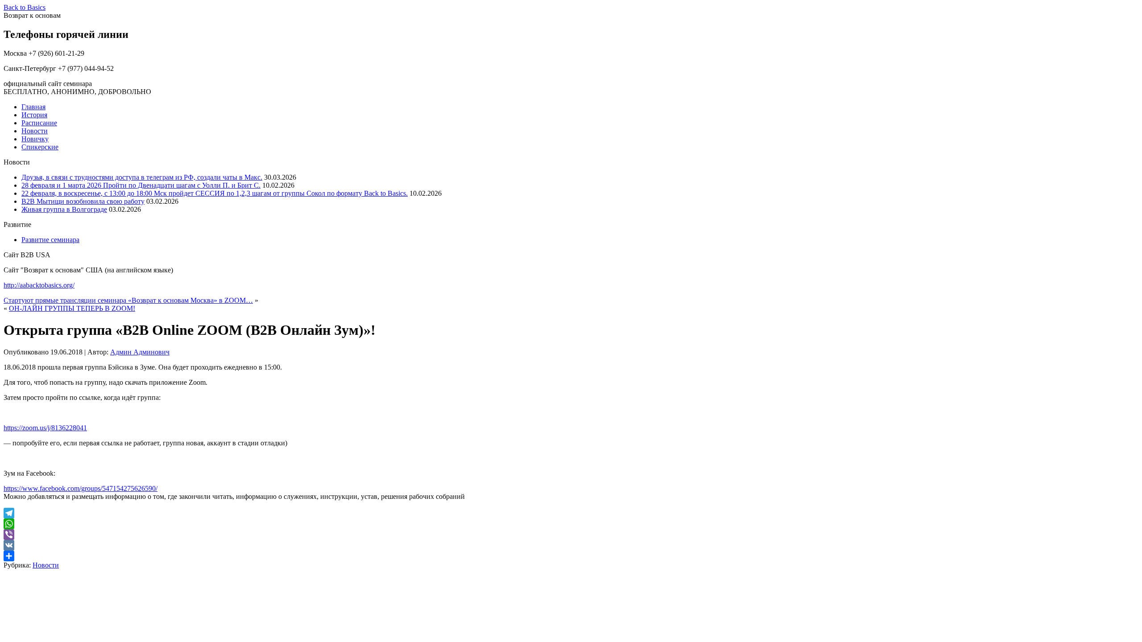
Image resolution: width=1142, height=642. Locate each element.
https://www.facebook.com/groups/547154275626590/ (80, 488)
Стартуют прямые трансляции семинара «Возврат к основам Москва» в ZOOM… (128, 300)
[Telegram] (571, 513)
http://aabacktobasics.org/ (39, 285)
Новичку (35, 139)
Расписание (39, 123)
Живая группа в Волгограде (64, 209)
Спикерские (39, 147)
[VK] (571, 545)
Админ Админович (140, 352)
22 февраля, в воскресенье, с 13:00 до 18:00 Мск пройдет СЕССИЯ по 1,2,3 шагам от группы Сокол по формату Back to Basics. (214, 193)
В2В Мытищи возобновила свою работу (83, 201)
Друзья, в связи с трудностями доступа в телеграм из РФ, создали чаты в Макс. (141, 177)
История (34, 115)
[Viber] (571, 534)
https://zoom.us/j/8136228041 (45, 428)
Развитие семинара (50, 239)
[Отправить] (571, 556)
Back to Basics (25, 7)
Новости (34, 131)
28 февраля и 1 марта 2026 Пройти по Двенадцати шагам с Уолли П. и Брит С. (141, 185)
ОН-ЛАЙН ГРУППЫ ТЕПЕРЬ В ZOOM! (72, 308)
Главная (33, 107)
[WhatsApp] (571, 524)
